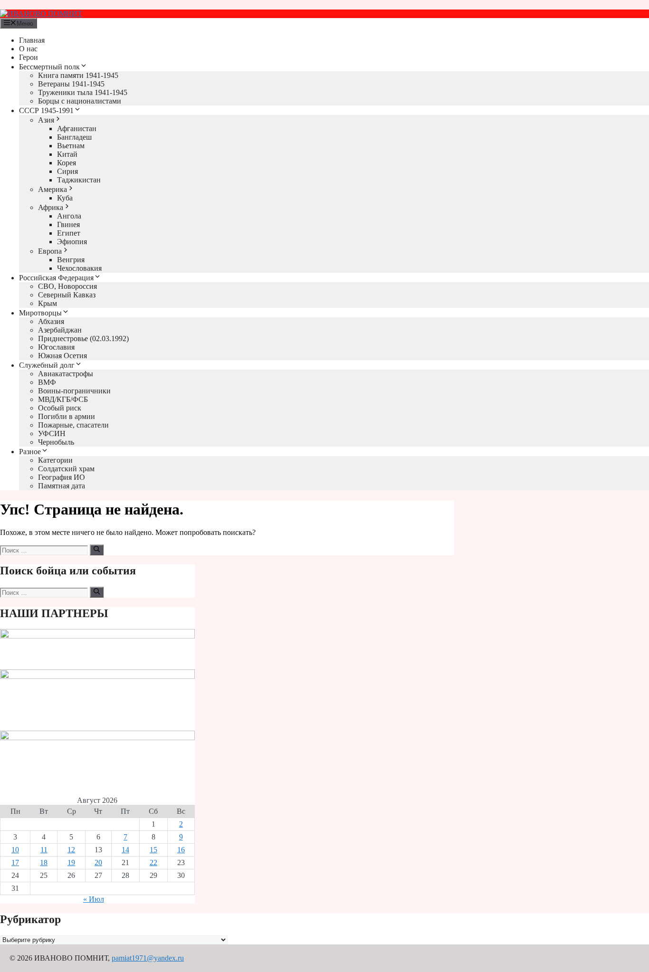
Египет (68, 233)
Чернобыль (56, 442)
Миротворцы (40, 313)
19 (71, 862)
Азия (46, 120)
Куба (65, 198)
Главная (32, 40)
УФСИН (52, 433)
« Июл (93, 899)
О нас (28, 49)
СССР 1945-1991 (46, 110)
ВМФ (47, 382)
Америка (52, 189)
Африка (50, 207)
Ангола (69, 216)
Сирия (67, 171)
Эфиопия (72, 242)
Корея (66, 163)
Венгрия (71, 260)
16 (181, 850)
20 (98, 862)
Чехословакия (79, 268)
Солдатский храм (66, 469)
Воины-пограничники (74, 391)
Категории (55, 460)
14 (125, 850)
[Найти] (97, 549)
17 (15, 862)
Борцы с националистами (79, 101)
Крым (47, 303)
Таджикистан (79, 180)
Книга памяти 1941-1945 (78, 75)
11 (44, 850)
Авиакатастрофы (65, 374)
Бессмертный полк (49, 67)
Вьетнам (71, 146)
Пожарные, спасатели (73, 425)
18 (44, 862)
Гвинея (68, 224)
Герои (28, 57)
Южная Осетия (62, 356)
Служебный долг (47, 365)
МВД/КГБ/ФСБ (63, 399)
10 (15, 850)
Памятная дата (61, 486)
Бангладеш (74, 137)
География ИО (61, 477)
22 (153, 862)
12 (71, 850)
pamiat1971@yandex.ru (148, 958)
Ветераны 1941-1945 (71, 84)
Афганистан (76, 128)
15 (153, 850)
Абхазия (51, 321)
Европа (50, 251)
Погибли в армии (66, 416)
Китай (67, 154)
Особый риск (59, 408)
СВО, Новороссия (67, 286)
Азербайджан (60, 330)
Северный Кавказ (66, 295)
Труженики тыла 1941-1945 (82, 92)
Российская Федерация (56, 278)
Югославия (56, 347)
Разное (30, 452)
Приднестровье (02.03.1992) (83, 338)
